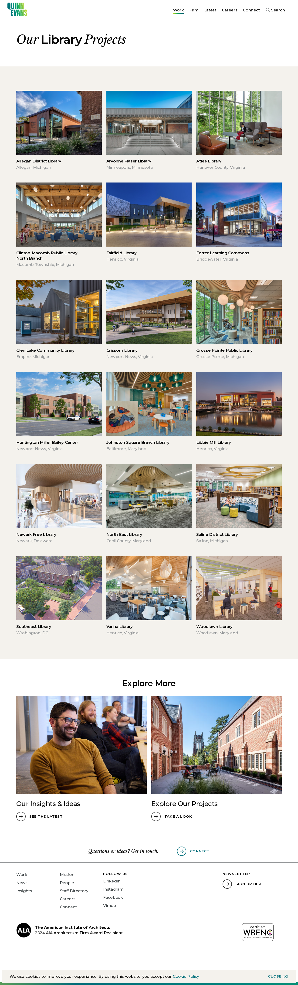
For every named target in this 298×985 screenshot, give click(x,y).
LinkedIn (111, 881)
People (67, 882)
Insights (24, 891)
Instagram (113, 889)
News (21, 882)
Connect (68, 907)
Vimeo (109, 905)
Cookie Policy (186, 976)
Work (21, 874)
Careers (67, 898)
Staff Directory (74, 891)
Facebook (113, 897)
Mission (67, 874)
